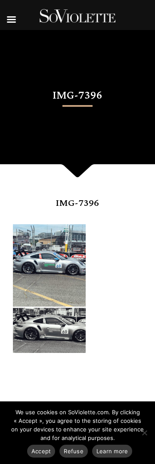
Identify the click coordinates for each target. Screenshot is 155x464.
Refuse (74, 451)
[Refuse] (144, 432)
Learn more (112, 451)
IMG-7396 (77, 203)
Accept (41, 451)
